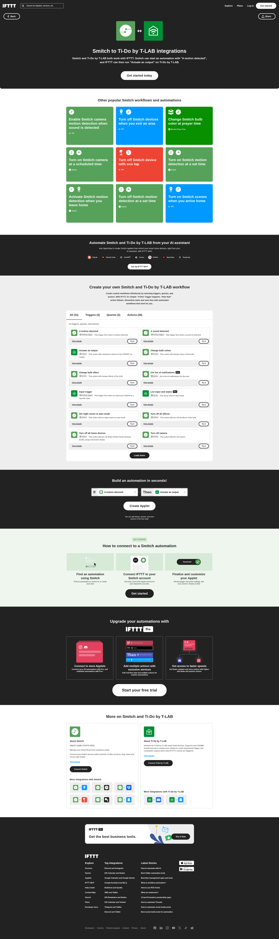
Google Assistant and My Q (116, 883)
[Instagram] (167, 928)
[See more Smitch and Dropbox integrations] (124, 787)
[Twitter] (180, 928)
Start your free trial (139, 690)
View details (77, 341)
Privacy (135, 928)
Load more (139, 455)
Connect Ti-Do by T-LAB (158, 763)
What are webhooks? (149, 892)
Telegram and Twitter (113, 907)
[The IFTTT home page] (9, 6)
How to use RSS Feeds (150, 888)
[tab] (74, 315)
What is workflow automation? (153, 883)
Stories (88, 873)
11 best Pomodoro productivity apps (156, 897)
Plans (240, 6)
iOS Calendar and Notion (115, 873)
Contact (125, 928)
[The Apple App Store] (186, 863)
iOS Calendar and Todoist (115, 902)
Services (88, 868)
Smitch (101, 51)
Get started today (139, 75)
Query (155, 376)
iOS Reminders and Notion (116, 897)
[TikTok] (186, 928)
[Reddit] (192, 928)
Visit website (75, 762)
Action (84, 354)
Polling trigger (87, 335)
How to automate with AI (151, 868)
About (143, 928)
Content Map (90, 892)
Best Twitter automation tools (153, 873)
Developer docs (91, 907)
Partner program (113, 928)
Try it (132, 341)
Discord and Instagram (114, 868)
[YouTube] (173, 928)
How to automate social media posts (156, 907)
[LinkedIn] (161, 928)
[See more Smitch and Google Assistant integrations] (102, 800)
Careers (100, 928)
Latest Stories (149, 863)
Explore (229, 6)
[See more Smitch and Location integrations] (80, 787)
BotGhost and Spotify (113, 888)
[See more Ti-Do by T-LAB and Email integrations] (154, 800)
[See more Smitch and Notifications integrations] (124, 800)
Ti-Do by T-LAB (136, 51)
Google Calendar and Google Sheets (120, 878)
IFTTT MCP (89, 883)
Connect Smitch (80, 769)
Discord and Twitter (113, 912)
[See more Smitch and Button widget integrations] (80, 800)
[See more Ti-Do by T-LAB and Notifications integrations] (176, 800)
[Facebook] (155, 928)
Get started (266, 6)
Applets (88, 878)
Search (88, 897)
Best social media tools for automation (157, 912)
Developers (89, 928)
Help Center (90, 888)
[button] (139, 593)
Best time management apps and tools (157, 878)
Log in (250, 6)
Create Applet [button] (139, 506)
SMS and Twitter (111, 892)
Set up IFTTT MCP (139, 267)
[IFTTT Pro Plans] (178, 372)
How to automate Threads (151, 902)
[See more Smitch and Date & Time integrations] (102, 787)
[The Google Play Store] (186, 869)
